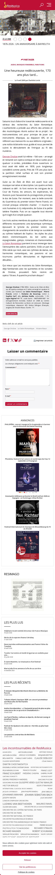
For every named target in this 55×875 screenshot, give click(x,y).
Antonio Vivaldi (45, 752)
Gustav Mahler (43, 783)
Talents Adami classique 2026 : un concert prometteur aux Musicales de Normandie (26, 700)
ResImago (11, 574)
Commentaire (11, 367)
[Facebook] (8, 340)
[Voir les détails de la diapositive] (27, 22)
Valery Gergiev (46, 834)
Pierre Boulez (46, 825)
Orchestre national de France (18, 816)
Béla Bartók (8, 758)
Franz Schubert (12, 773)
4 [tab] (29, 39)
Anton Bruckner (25, 752)
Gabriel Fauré (46, 773)
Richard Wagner (12, 831)
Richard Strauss (43, 828)
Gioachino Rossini (10, 783)
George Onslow (10, 156)
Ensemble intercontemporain (16, 767)
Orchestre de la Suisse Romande (38, 807)
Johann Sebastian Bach (38, 795)
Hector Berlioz (10, 786)
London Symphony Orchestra (15, 801)
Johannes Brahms (13, 795)
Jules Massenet (46, 798)
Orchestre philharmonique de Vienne (17, 825)
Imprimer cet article (44, 341)
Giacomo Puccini (45, 779)
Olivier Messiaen (10, 807)
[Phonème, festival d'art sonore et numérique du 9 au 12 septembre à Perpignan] (27, 478)
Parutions (39, 65)
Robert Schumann (42, 831)
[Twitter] (12, 340)
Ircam (50, 789)
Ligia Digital (11, 313)
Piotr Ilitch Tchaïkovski (16, 828)
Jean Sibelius (47, 792)
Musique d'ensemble (25, 65)
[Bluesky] (16, 340)
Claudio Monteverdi (11, 761)
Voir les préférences (27, 867)
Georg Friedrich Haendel (15, 779)
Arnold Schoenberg (27, 755)
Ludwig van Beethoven (17, 804)
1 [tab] (15, 39)
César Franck (47, 761)
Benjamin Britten (45, 755)
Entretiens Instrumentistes (41, 767)
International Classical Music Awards (17, 789)
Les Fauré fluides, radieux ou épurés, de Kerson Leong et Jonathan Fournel (27, 718)
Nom (7, 389)
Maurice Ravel (44, 804)
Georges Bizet (46, 776)
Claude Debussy (43, 758)
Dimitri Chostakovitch (15, 764)
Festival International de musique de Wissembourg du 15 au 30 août (27, 528)
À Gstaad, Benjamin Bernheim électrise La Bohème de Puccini (26, 692)
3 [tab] (25, 39)
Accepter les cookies (27, 853)
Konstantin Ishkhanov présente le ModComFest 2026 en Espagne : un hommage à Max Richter (27, 497)
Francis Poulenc (30, 770)
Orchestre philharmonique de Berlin (18, 819)
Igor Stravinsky (44, 786)
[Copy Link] (20, 340)
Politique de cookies (26, 872)
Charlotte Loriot (34, 80)
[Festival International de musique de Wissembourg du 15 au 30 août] (27, 546)
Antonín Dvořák (9, 755)
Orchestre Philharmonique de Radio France (24, 822)
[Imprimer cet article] (35, 341)
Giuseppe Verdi (27, 783)
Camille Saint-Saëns (23, 758)
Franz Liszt (46, 770)
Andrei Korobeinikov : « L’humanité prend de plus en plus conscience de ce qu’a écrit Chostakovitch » (27, 709)
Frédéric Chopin (31, 773)
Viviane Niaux (41, 328)
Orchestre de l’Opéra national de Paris (22, 810)
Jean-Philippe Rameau (29, 792)
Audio (13, 65)
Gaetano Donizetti (10, 776)
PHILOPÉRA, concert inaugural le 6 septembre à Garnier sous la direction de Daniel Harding (27, 425)
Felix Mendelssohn (11, 770)
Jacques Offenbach (10, 792)
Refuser (27, 860)
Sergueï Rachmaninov (29, 834)
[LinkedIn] (4, 340)
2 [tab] (20, 39)
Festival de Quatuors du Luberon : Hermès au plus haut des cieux (26, 727)
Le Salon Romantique (12, 243)
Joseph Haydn (9, 798)
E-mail (8, 396)
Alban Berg (7, 752)
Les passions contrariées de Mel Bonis (19, 734)
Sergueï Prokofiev (11, 834)
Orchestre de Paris (12, 813)
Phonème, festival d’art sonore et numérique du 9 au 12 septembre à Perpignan (27, 460)
